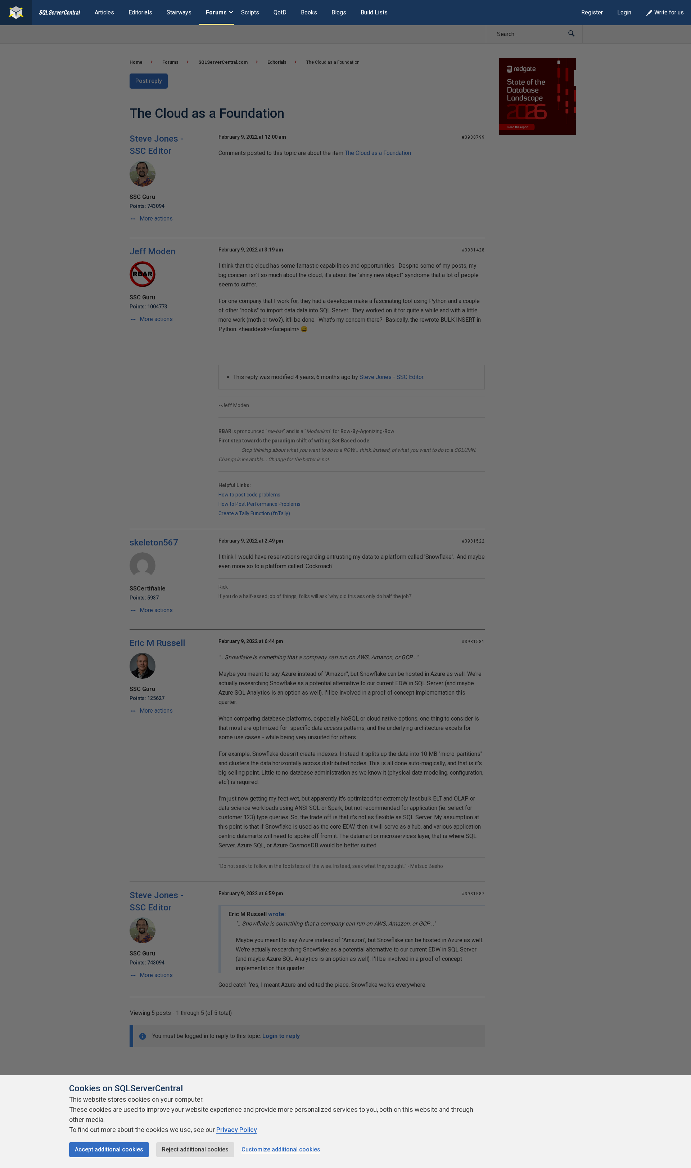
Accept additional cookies (109, 1149)
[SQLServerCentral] (16, 12)
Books (309, 12)
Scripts (250, 12)
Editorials (140, 12)
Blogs (338, 12)
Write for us (669, 12)
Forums (216, 12)
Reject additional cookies (195, 1149)
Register (592, 12)
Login (624, 12)
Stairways (179, 12)
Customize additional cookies (280, 1149)
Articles (104, 12)
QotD (280, 12)
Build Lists (374, 12)
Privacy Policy (236, 1129)
